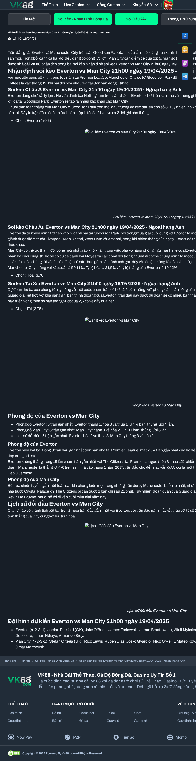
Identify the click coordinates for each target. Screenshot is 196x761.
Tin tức (26, 660)
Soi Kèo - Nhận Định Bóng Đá (54, 660)
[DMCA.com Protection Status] (14, 753)
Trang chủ (10, 660)
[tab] (29, 19)
